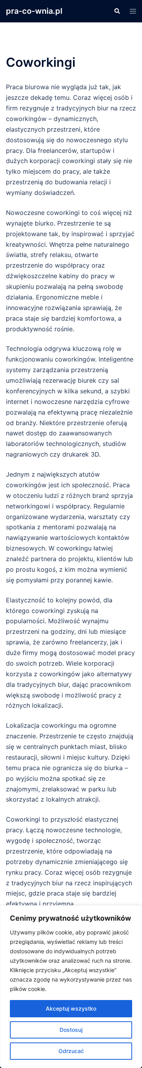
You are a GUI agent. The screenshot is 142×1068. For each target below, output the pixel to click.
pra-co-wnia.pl (34, 11)
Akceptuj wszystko (71, 1008)
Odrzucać (71, 1051)
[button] (117, 11)
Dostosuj (71, 1029)
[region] (71, 986)
